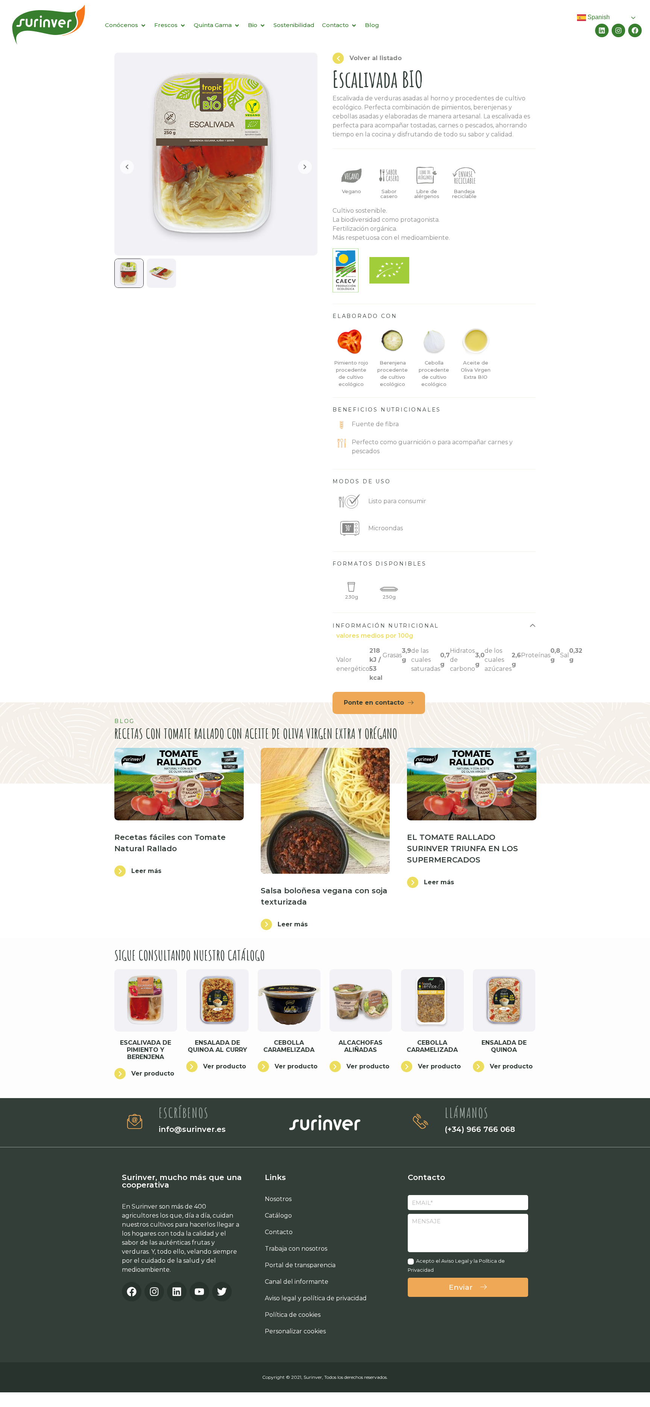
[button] (434, 625)
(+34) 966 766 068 (480, 1129)
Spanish (598, 17)
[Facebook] (635, 30)
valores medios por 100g (374, 635)
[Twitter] (222, 1291)
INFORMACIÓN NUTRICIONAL (386, 625)
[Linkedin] (602, 30)
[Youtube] (199, 1291)
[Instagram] (618, 30)
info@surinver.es (192, 1129)
